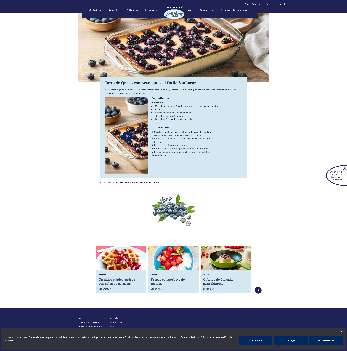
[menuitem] (246, 4)
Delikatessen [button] (133, 10)
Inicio (102, 182)
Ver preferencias (326, 340)
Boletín (114, 318)
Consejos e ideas (207, 10)
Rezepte (191, 10)
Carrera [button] (269, 4)
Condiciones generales (91, 322)
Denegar (291, 340)
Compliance (116, 322)
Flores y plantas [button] (151, 10)
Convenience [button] (115, 10)
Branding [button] (168, 15)
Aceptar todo (255, 340)
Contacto (115, 326)
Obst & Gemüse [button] (96, 10)
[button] (341, 331)
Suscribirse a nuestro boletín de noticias (336, 175)
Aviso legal (84, 318)
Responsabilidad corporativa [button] (234, 10)
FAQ (247, 4)
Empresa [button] (255, 4)
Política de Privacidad (90, 326)
